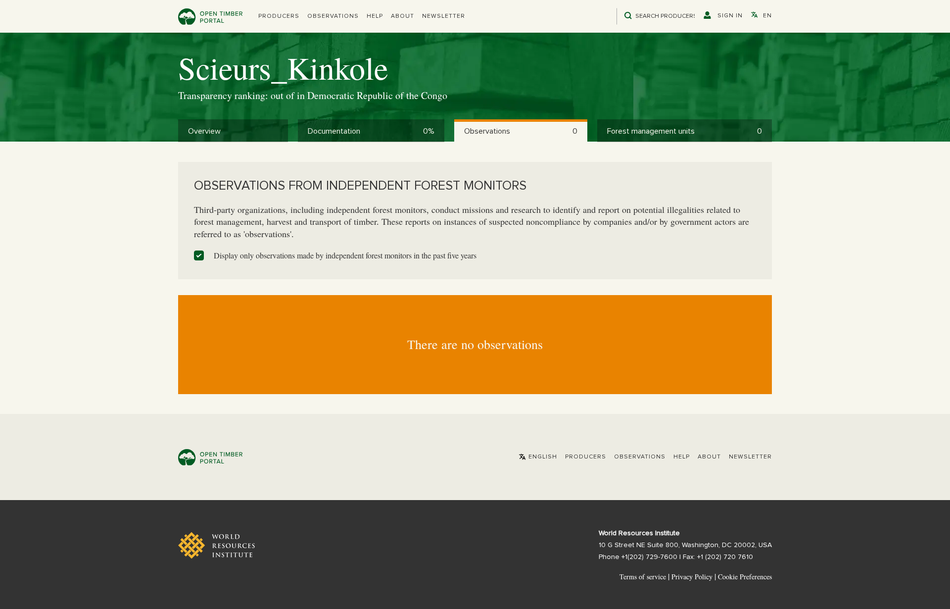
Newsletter (443, 16)
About (402, 16)
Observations (333, 16)
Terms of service (642, 576)
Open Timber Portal (210, 16)
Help (375, 16)
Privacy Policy (691, 576)
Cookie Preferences (745, 577)
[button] (278, 16)
